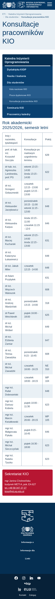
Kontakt (22, 595)
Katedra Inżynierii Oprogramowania (25, 14)
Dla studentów (11, 17)
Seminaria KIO (15, 108)
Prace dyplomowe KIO (20, 95)
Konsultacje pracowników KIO (23, 101)
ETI (4, 14)
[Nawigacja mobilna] (49, 4)
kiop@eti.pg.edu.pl (14, 491)
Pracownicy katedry (18, 114)
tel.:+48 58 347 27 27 (16, 488)
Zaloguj (32, 595)
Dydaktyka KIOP (16, 69)
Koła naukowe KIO (18, 89)
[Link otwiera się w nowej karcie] (16, 578)
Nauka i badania (16, 76)
